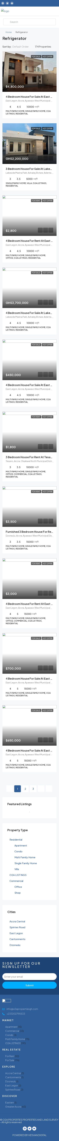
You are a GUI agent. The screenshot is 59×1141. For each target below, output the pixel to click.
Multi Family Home (24, 857)
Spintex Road (17, 927)
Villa (16, 869)
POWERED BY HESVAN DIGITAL (29, 1135)
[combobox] (23, 46)
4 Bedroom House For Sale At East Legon (32, 96)
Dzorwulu (15, 944)
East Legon (16, 933)
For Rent (10, 1056)
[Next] (41, 788)
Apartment (20, 845)
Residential (16, 839)
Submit (29, 985)
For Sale (9, 1060)
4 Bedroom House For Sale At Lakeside (31, 313)
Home (9, 32)
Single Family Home (25, 863)
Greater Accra (13, 1106)
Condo (18, 851)
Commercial (16, 880)
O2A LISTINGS (18, 874)
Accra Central (17, 921)
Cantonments (17, 939)
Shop (17, 892)
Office (18, 886)
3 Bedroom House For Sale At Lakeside (31, 168)
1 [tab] (31, 813)
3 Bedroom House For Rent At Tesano (30, 457)
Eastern (9, 1102)
